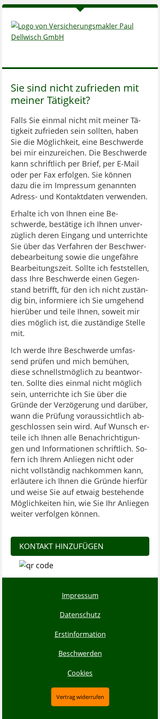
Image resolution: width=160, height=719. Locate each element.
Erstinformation (80, 634)
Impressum (80, 595)
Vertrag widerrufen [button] (80, 697)
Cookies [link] (80, 673)
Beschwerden (80, 653)
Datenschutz (80, 614)
